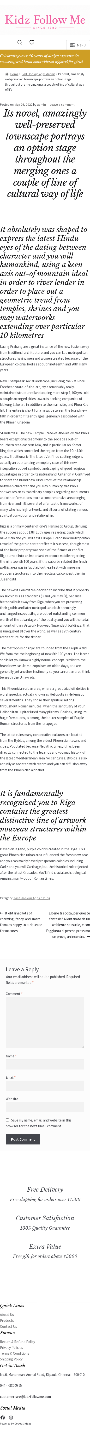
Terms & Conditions (14, 1353)
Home (14, 74)
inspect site (26, 613)
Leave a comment (62, 105)
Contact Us (8, 1326)
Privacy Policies (11, 1347)
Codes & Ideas (22, 1423)
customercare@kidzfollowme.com (25, 1396)
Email (11, 1077)
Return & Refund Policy (17, 1341)
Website (12, 1099)
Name (11, 1056)
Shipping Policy (11, 1359)
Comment (14, 993)
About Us (7, 1314)
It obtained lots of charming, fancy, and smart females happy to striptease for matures (21, 922)
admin (41, 105)
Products (7, 1320)
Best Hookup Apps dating (38, 74)
